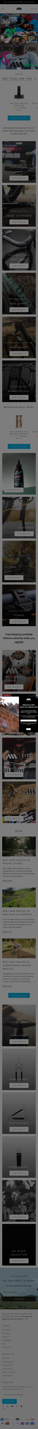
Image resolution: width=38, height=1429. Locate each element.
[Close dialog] (37, 697)
